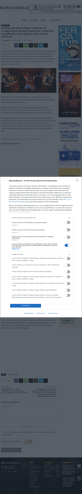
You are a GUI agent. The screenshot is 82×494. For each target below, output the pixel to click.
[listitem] (41, 218)
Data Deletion (29, 313)
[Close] (78, 181)
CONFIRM (26, 305)
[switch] (67, 222)
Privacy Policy (53, 313)
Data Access (41, 313)
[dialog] (41, 247)
